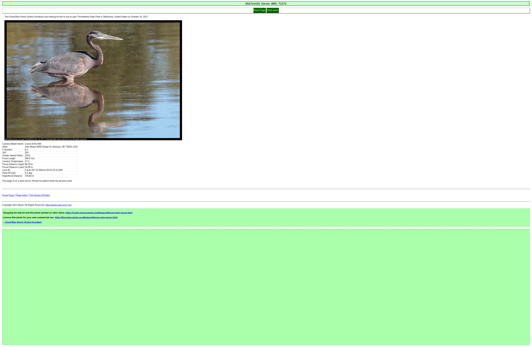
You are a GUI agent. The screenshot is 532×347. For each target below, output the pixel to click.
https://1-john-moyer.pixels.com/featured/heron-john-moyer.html (99, 213)
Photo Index (272, 10)
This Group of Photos (39, 195)
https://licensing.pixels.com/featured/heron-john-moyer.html (86, 217)
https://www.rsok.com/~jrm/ (58, 205)
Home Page (259, 10)
